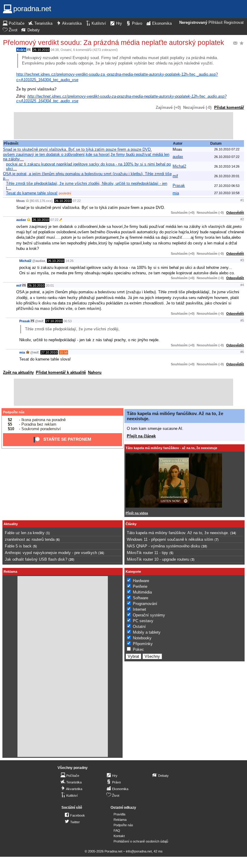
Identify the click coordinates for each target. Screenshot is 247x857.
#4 (242, 285)
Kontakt (119, 836)
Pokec (138, 649)
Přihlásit (215, 22)
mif (175, 176)
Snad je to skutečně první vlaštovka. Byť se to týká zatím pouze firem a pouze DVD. (77, 149)
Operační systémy (149, 615)
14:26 (69, 261)
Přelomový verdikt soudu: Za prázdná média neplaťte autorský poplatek (113, 42)
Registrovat (234, 22)
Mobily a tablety (147, 632)
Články (131, 524)
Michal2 (179, 166)
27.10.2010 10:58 (226, 193)
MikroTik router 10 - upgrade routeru (158, 559)
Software (140, 598)
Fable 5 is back (18, 546)
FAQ (117, 830)
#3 (242, 260)
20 (71, 559)
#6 (242, 352)
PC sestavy (143, 621)
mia (176, 193)
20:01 (50, 285)
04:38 (55, 50)
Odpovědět (235, 212)
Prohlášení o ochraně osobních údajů (141, 841)
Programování (145, 603)
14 (233, 533)
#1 (242, 200)
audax (178, 156)
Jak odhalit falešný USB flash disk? (36, 559)
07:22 (77, 201)
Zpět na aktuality (18, 372)
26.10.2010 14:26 (226, 166)
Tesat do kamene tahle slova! (32, 193)
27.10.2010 (54, 321)
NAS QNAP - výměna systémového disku (163, 546)
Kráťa (21, 50)
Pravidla (119, 814)
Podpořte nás (13, 412)
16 (101, 553)
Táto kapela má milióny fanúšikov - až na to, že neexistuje (171, 448)
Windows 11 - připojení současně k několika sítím (170, 539)
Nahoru (95, 372)
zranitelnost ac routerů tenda (30, 539)
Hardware (141, 580)
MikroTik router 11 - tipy (147, 552)
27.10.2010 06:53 (226, 185)
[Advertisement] (123, 125)
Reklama (120, 819)
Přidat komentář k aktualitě (61, 372)
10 (204, 546)
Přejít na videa (137, 513)
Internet (139, 609)
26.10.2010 (41, 50)
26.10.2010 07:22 (226, 149)
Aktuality (11, 524)
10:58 (63, 352)
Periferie (140, 586)
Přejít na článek (141, 436)
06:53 (68, 321)
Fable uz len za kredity (25, 533)
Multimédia (142, 592)
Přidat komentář (229, 107)
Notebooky (142, 638)
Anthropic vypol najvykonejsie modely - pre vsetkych (51, 552)
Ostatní (66, 50)
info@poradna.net (139, 851)
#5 (242, 320)
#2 (242, 219)
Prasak (179, 185)
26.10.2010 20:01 (226, 176)
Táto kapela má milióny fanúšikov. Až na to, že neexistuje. (178, 533)
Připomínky (143, 643)
